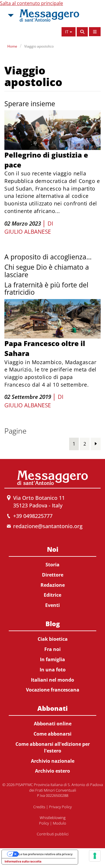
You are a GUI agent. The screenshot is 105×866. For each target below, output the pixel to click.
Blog (53, 623)
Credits (39, 806)
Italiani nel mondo (52, 680)
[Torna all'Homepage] (49, 15)
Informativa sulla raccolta (23, 861)
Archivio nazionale (52, 761)
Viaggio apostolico (39, 46)
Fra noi (52, 649)
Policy (44, 823)
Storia (53, 564)
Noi (52, 549)
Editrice (52, 595)
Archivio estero (52, 771)
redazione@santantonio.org (48, 526)
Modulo (59, 823)
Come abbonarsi (52, 734)
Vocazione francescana (52, 690)
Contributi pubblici (53, 834)
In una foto (53, 669)
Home (12, 46)
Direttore (52, 575)
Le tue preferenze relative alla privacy (46, 854)
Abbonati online (52, 723)
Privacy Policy (60, 806)
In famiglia (52, 659)
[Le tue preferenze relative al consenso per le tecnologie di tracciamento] (94, 855)
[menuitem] (52, 576)
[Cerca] (82, 31)
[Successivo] (95, 444)
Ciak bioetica (53, 639)
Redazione (53, 585)
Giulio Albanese (27, 231)
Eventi (52, 605)
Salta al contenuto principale (31, 3)
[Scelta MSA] (10, 15)
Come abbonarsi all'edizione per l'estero (52, 747)
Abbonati (52, 708)
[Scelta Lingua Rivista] (95, 31)
